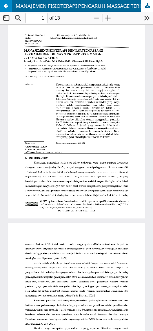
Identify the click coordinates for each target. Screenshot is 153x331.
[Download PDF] (147, 6)
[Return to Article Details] (6, 6)
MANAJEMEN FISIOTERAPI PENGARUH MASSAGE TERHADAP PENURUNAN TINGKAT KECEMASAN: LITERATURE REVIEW (84, 5)
